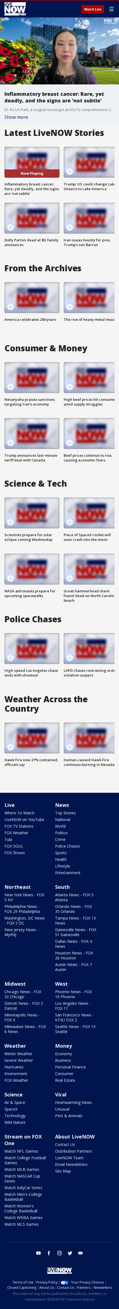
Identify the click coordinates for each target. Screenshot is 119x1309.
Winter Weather (18, 1053)
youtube (38, 1253)
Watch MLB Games (21, 1169)
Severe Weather (18, 1060)
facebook (49, 1253)
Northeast (17, 887)
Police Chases (67, 846)
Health (61, 859)
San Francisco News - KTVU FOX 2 (74, 1017)
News (62, 805)
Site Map (63, 1171)
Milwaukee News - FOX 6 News (25, 1029)
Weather (15, 1045)
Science (13, 1094)
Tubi (8, 839)
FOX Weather (16, 832)
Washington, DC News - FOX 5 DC (24, 920)
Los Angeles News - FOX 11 (73, 1006)
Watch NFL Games (21, 1151)
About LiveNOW (75, 1136)
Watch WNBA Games (23, 1217)
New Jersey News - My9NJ (21, 932)
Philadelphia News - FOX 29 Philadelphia (22, 909)
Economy (63, 1053)
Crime (60, 839)
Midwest (15, 983)
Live (9, 805)
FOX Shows (14, 852)
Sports (61, 852)
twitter (70, 1253)
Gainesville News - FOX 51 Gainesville (75, 932)
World (60, 826)
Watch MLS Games (21, 1224)
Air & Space (14, 1102)
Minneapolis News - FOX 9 (22, 1017)
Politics (61, 832)
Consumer (64, 1073)
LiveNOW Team (69, 1157)
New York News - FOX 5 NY (24, 897)
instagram (59, 1253)
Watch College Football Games (25, 1160)
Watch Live (93, 9)
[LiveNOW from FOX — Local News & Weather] (15, 9)
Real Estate (65, 1080)
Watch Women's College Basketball (20, 1208)
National (62, 819)
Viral (60, 1094)
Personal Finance (70, 1067)
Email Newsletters (71, 1164)
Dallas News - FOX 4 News (73, 944)
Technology (14, 1115)
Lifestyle (62, 866)
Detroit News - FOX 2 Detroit (23, 1006)
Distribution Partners (73, 1151)
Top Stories (65, 812)
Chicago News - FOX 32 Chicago (22, 994)
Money (63, 1045)
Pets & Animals (68, 1115)
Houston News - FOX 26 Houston (74, 955)
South (62, 887)
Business (63, 1060)
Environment (15, 1073)
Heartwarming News (73, 1102)
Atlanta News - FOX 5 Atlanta (74, 897)
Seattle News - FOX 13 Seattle (75, 1029)
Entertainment (68, 872)
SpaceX (10, 1109)
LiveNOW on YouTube (24, 819)
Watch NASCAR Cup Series (22, 1178)
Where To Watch (19, 812)
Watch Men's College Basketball (23, 1197)
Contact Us (65, 1144)
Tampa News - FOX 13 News (75, 920)
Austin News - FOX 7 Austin (73, 967)
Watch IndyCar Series (23, 1187)
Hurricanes (14, 1067)
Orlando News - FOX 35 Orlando (73, 909)
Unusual (62, 1109)
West (61, 983)
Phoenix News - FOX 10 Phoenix (73, 994)
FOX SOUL (13, 846)
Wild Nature (14, 1122)
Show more (16, 117)
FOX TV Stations (18, 826)
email (80, 1253)
